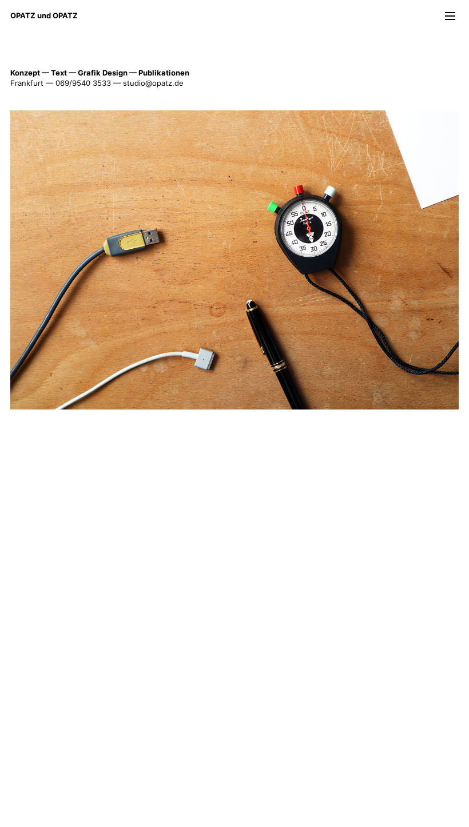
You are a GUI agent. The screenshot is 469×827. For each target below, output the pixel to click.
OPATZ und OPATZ (44, 15)
